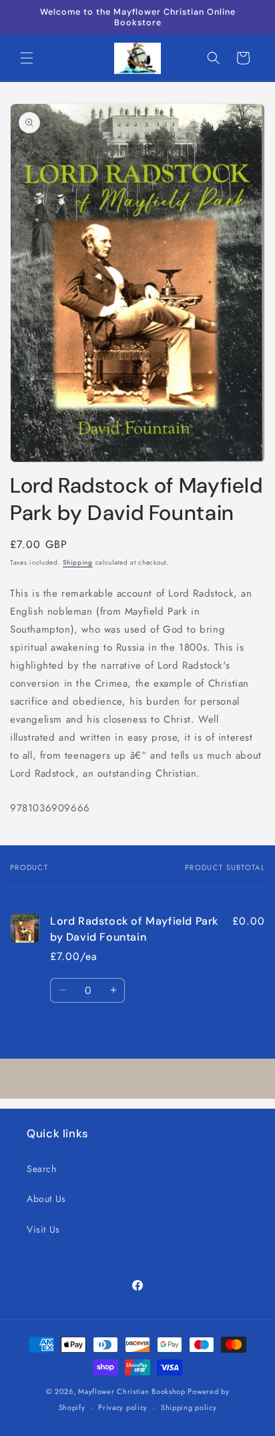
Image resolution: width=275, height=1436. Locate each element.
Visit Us (43, 1229)
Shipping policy (189, 1407)
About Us (46, 1198)
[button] (26, 58)
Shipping (78, 562)
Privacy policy (123, 1407)
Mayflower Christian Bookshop (132, 1391)
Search (42, 1168)
